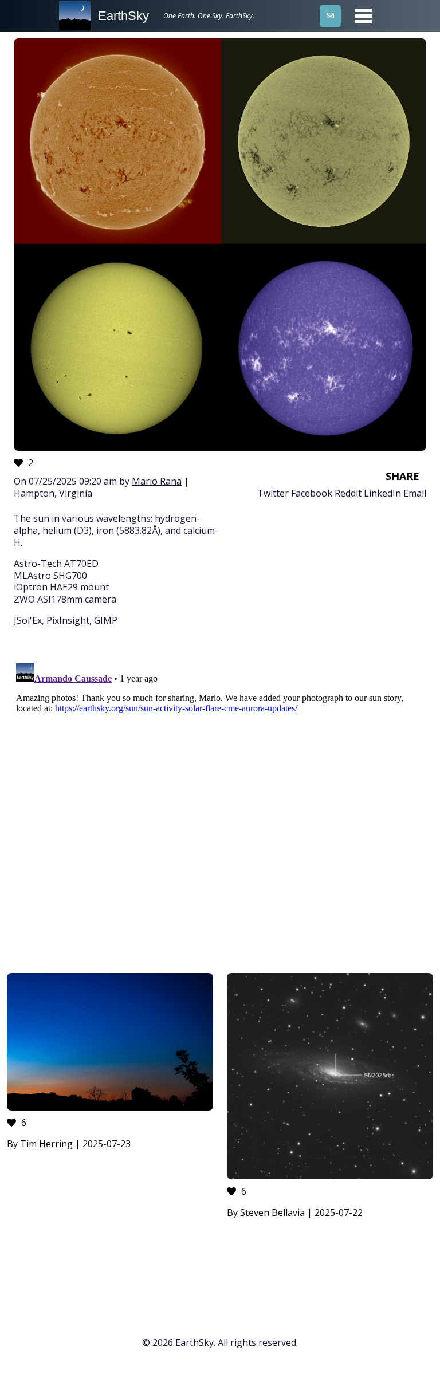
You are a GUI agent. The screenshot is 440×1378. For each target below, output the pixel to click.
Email (414, 493)
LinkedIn (382, 493)
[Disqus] (220, 802)
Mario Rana (157, 481)
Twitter (273, 493)
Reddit (348, 493)
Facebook (311, 493)
